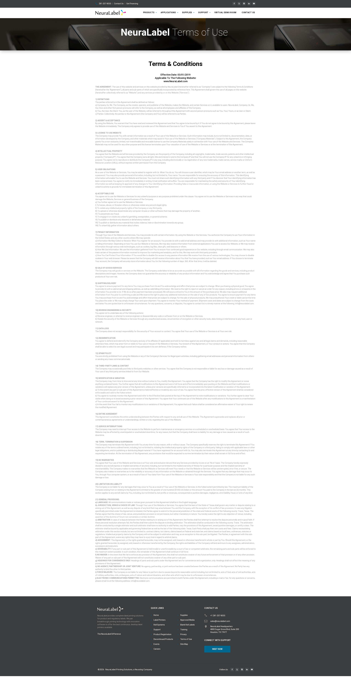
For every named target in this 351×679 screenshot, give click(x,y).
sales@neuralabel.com (220, 621)
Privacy (183, 634)
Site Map (184, 644)
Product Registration (162, 634)
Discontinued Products (163, 639)
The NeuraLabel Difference (109, 634)
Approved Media (187, 620)
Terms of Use (186, 639)
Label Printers (159, 620)
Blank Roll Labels (187, 625)
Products (149, 12)
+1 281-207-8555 (217, 615)
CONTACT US (248, 12)
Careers (157, 649)
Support (203, 12)
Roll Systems (159, 625)
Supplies (187, 12)
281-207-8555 (105, 3)
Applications (168, 12)
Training (183, 629)
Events (156, 644)
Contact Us (119, 3)
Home (156, 615)
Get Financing (132, 3)
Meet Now (217, 649)
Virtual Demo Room (225, 12)
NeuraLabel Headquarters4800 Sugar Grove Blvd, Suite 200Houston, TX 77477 (224, 629)
